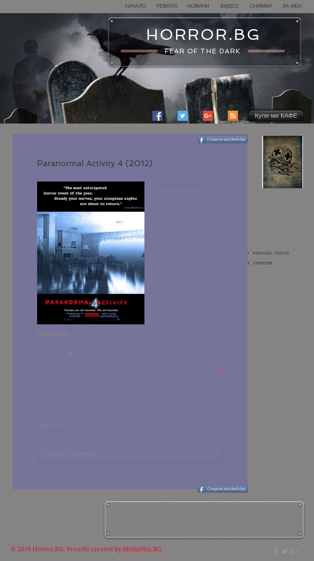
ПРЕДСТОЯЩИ (52, 333)
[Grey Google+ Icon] (294, 551)
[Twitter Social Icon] (183, 116)
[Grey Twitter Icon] (285, 551)
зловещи (262, 262)
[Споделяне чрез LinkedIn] (70, 353)
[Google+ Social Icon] (208, 116)
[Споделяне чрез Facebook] (40, 353)
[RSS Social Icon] (233, 116)
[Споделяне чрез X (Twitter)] (55, 353)
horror (282, 253)
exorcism (262, 253)
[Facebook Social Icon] (157, 116)
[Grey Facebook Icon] (276, 551)
